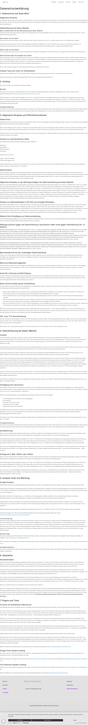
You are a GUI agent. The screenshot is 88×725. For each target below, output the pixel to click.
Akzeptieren (47, 720)
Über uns (68, 2)
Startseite (53, 2)
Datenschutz (81, 2)
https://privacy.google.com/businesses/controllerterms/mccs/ (15, 514)
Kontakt (74, 2)
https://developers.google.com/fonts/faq (37, 658)
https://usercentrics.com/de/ (7, 391)
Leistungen (61, 2)
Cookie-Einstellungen (72, 688)
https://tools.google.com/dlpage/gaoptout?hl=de (17, 537)
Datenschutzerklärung (83, 722)
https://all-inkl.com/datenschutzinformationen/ (28, 93)
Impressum (77, 722)
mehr (74, 720)
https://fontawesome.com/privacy (60, 673)
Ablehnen (20, 720)
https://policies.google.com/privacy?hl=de (60, 646)
